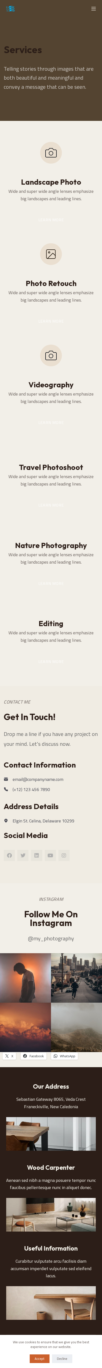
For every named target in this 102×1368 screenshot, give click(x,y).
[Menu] (93, 8)
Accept (40, 1359)
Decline (62, 1359)
